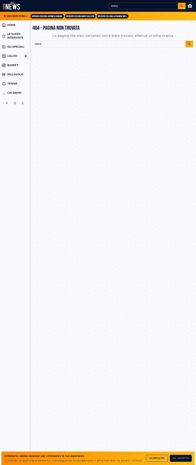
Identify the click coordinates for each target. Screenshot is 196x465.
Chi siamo (14, 93)
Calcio (12, 56)
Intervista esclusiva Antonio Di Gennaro (47, 16)
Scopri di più (156, 458)
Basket (12, 65)
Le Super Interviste (15, 35)
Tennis (12, 84)
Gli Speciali (15, 47)
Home (11, 25)
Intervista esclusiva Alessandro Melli (112, 16)
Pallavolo (15, 74)
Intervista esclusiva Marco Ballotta (80, 16)
